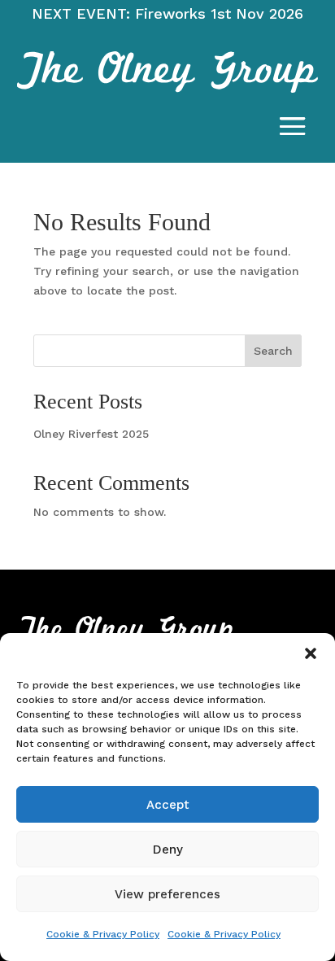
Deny (168, 849)
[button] (310, 653)
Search (273, 350)
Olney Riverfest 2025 (91, 433)
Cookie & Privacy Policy (102, 934)
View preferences (167, 894)
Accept (167, 804)
